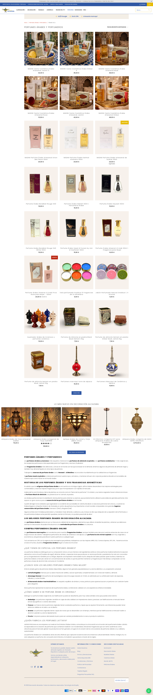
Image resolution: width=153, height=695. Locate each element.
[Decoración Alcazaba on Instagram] (38, 667)
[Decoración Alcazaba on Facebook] (35, 667)
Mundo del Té (108, 661)
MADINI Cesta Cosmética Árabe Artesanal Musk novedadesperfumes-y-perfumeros (112, 48)
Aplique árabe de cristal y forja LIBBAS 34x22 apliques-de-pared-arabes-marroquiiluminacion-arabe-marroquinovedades (76, 422)
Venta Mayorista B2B (83, 658)
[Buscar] (149, 10)
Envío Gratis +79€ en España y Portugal (14, 4)
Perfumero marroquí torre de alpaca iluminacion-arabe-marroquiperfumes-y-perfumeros (76, 361)
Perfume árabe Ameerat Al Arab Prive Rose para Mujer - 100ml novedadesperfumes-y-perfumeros (41, 272)
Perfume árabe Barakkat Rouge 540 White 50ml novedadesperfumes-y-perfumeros (41, 228)
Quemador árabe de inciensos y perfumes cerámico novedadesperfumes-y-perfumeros (41, 317)
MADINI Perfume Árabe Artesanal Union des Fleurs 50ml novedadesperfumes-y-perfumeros (41, 137)
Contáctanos (81, 668)
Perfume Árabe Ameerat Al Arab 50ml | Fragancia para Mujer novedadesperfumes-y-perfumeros (112, 228)
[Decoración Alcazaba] (8, 10)
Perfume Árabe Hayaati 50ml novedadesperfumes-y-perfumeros (112, 183)
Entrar (143, 4)
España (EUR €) (120, 680)
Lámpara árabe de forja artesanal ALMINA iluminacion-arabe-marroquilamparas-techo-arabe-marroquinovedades (16, 422)
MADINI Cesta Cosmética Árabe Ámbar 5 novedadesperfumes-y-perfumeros (76, 48)
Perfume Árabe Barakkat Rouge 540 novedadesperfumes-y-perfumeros (41, 183)
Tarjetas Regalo (82, 671)
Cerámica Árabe (109, 658)
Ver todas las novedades (76, 452)
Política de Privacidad (84, 664)
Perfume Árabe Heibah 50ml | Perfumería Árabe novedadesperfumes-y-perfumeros (76, 183)
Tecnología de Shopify (71, 685)
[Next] (144, 427)
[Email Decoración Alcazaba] (32, 667)
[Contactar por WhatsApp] (148, 690)
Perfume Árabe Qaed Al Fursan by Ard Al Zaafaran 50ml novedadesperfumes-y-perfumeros (76, 228)
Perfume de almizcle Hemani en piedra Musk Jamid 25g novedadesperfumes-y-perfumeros (41, 361)
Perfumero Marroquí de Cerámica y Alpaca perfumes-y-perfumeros (112, 361)
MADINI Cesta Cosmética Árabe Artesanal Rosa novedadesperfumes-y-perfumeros (41, 93)
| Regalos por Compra (71, 4)
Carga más (76, 393)
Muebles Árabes (109, 654)
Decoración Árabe (110, 651)
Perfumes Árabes (109, 664)
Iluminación (107, 648)
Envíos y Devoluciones (84, 654)
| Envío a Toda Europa (56, 4)
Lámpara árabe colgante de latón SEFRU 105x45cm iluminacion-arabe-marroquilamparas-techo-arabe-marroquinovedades (137, 422)
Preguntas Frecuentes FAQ (85, 674)
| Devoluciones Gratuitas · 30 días (38, 4)
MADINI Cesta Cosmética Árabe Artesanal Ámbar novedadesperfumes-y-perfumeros (112, 93)
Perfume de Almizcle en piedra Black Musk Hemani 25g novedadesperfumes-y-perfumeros (76, 317)
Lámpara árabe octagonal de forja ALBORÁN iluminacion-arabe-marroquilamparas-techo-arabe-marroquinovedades (46, 422)
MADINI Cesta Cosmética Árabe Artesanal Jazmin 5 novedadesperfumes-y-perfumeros (41, 48)
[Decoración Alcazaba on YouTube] (41, 667)
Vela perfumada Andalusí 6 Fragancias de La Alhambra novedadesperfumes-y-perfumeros (76, 272)
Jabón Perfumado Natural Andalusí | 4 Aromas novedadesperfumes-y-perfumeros (112, 272)
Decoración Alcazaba (36, 685)
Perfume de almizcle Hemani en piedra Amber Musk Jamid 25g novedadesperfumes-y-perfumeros (112, 317)
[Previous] (4, 427)
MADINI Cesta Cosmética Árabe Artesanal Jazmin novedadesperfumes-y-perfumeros (76, 93)
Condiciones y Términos (85, 661)
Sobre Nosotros (82, 648)
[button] (21, 10)
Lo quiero (41, 52)
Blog (78, 651)
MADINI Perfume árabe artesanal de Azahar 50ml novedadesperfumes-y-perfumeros (112, 137)
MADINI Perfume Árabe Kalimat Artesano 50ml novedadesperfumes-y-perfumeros (76, 137)
